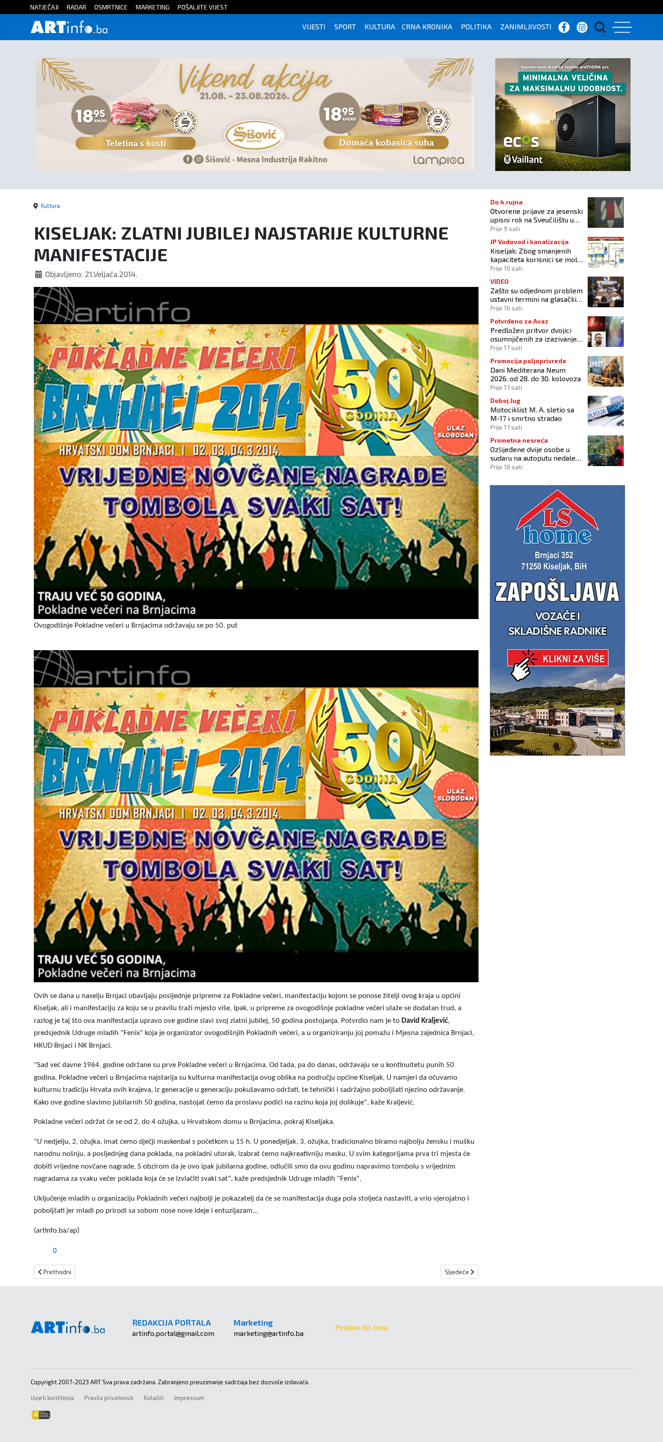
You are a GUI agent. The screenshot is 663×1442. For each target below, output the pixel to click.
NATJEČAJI (44, 7)
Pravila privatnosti (109, 1397)
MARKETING (153, 7)
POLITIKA (476, 26)
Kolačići (154, 1397)
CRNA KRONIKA (427, 26)
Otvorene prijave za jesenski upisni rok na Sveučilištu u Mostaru (536, 215)
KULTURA (379, 26)
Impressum (189, 1397)
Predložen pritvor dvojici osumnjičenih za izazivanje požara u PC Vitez (533, 334)
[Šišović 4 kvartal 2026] (255, 113)
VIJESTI (314, 26)
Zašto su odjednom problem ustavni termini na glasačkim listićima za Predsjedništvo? (536, 294)
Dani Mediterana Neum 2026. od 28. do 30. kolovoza (535, 374)
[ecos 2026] (563, 113)
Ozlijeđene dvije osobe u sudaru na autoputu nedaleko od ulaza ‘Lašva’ (536, 453)
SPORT (345, 26)
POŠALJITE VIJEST (203, 7)
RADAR (76, 7)
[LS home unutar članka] (557, 619)
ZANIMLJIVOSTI (526, 26)
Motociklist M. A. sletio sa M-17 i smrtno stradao (532, 413)
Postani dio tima (361, 1327)
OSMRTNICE (111, 7)
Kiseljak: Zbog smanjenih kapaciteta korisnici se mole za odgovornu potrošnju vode (535, 254)
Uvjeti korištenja (52, 1397)
